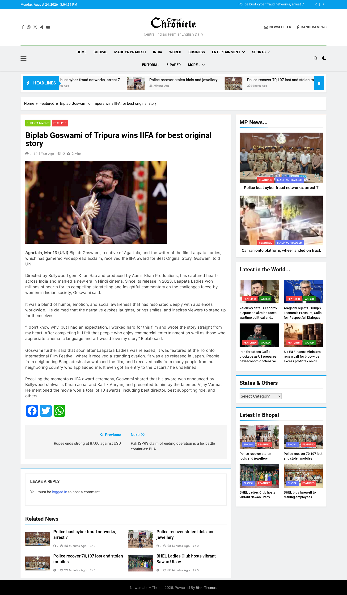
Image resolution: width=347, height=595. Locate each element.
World (175, 52)
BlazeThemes (206, 588)
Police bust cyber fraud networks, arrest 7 (271, 4)
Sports (259, 52)
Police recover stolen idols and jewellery (160, 80)
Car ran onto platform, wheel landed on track (281, 250)
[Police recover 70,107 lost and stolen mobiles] (210, 86)
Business (196, 52)
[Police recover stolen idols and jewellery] (112, 86)
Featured (59, 123)
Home (81, 52)
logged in (59, 492)
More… (194, 65)
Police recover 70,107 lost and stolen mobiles (261, 80)
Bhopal (100, 52)
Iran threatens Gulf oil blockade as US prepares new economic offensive (258, 356)
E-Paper (173, 65)
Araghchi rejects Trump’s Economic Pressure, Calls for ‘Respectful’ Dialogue (303, 312)
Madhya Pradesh (130, 52)
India (157, 52)
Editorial (150, 65)
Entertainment (226, 52)
